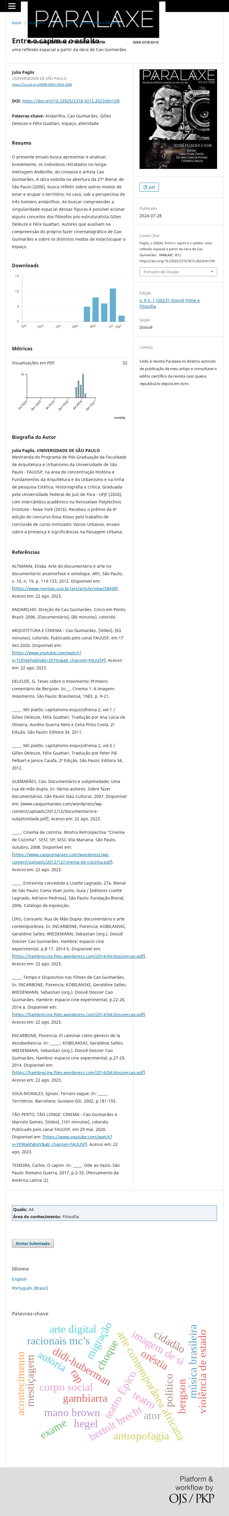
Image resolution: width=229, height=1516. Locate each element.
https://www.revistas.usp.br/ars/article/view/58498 (64, 588)
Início (16, 22)
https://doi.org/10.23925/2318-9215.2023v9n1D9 (71, 101)
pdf (151, 187)
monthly (120, 417)
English (19, 1279)
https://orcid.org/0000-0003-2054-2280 (42, 85)
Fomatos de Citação (161, 271)
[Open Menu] (12, 6)
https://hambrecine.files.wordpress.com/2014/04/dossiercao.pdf (78, 956)
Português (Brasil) (30, 1288)
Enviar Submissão (33, 1243)
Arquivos (37, 22)
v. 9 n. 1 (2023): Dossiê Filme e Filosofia (86, 22)
